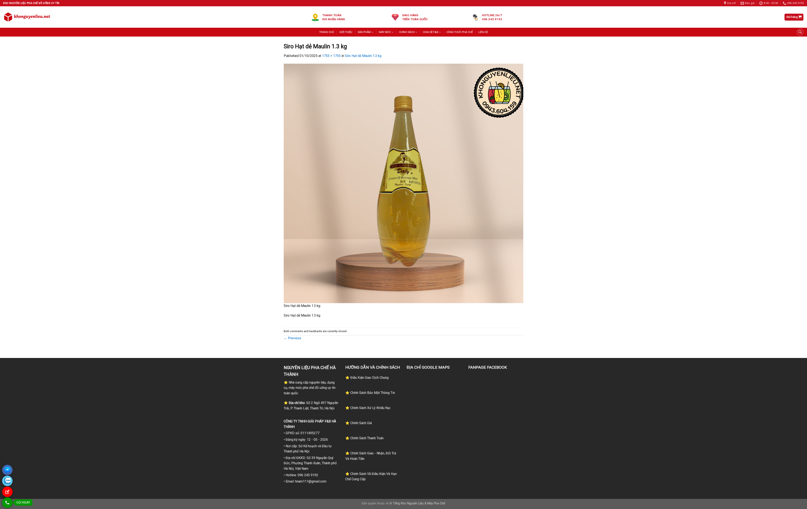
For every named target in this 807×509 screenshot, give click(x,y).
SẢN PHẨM (364, 32)
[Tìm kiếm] (800, 32)
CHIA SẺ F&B (430, 32)
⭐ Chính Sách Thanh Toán (364, 438)
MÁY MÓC (385, 32)
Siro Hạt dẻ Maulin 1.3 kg (363, 56)
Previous (292, 338)
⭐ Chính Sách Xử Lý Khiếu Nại (367, 408)
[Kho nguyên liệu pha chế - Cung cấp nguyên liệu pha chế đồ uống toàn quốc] (27, 17)
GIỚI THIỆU (345, 32)
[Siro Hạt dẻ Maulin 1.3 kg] (403, 183)
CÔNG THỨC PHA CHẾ (459, 32)
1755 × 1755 (331, 56)
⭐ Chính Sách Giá (358, 423)
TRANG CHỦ (326, 32)
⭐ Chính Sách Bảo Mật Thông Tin (370, 393)
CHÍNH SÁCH (407, 32)
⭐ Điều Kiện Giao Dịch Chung (367, 378)
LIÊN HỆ (483, 32)
